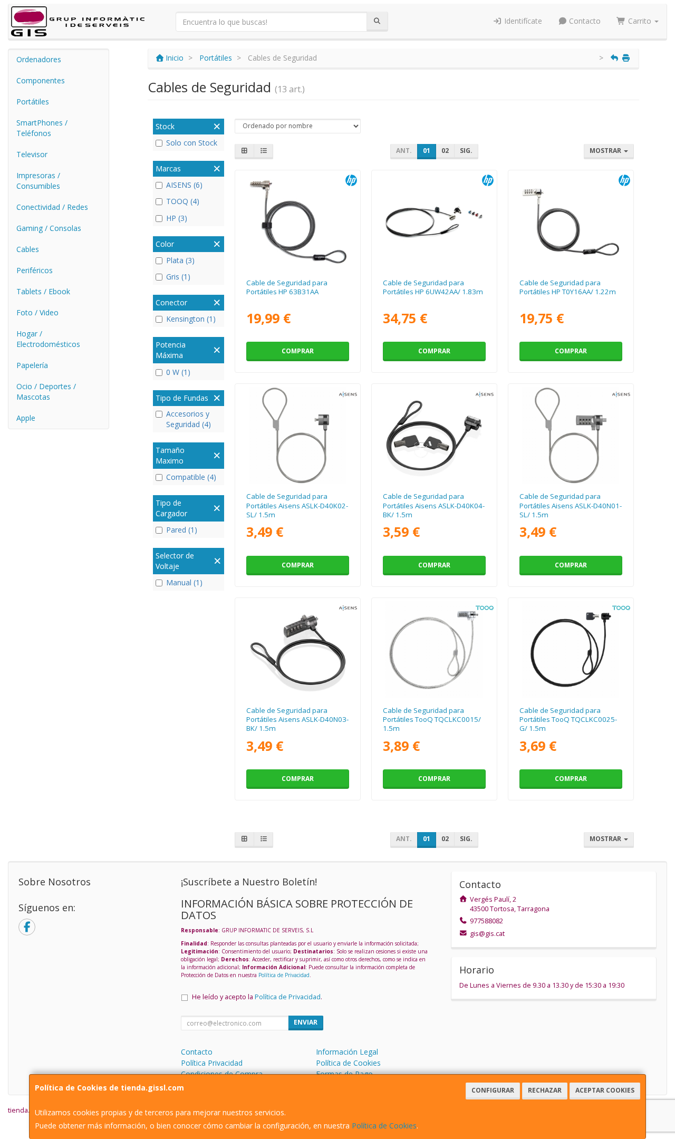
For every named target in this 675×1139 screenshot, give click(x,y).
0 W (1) (178, 372)
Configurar (492, 1090)
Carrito (639, 21)
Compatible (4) (191, 477)
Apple (25, 418)
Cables (27, 249)
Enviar (305, 1022)
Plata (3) (180, 260)
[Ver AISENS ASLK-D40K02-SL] (298, 435)
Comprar (298, 350)
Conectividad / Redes (52, 207)
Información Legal (347, 1052)
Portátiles (32, 101)
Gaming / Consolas (48, 228)
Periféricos (34, 270)
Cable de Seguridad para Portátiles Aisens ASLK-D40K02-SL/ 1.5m (297, 505)
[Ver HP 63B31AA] (298, 222)
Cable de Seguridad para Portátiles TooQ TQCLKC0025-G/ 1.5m (568, 719)
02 (445, 150)
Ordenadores (38, 59)
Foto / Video (37, 312)
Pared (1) (181, 530)
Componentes (40, 80)
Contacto (584, 21)
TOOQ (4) (182, 201)
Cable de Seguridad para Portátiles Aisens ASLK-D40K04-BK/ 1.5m (434, 505)
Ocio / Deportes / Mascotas (46, 391)
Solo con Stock (191, 143)
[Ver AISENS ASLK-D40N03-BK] (298, 649)
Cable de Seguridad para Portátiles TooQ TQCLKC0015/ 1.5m (432, 719)
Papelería (32, 365)
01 (426, 150)
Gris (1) (178, 277)
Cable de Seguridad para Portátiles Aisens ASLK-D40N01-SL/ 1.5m (570, 505)
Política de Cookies (384, 1126)
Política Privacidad (212, 1063)
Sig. (466, 150)
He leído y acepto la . (257, 996)
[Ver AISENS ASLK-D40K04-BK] (434, 435)
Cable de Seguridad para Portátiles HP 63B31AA (286, 287)
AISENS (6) (184, 185)
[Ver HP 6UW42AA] (434, 222)
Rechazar (545, 1090)
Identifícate (522, 21)
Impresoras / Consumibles (38, 180)
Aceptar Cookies (604, 1090)
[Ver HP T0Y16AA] (570, 222)
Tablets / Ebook (43, 291)
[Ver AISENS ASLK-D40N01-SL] (570, 435)
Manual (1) (184, 582)
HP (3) (176, 218)
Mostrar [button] (606, 150)
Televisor (31, 154)
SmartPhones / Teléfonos (42, 128)
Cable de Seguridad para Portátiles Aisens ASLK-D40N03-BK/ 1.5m (297, 719)
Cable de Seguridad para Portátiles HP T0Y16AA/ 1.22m (567, 287)
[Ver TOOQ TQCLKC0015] (434, 649)
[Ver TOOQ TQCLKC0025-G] (570, 649)
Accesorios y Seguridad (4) (188, 419)
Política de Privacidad (284, 975)
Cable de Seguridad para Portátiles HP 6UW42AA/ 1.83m (433, 287)
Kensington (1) (191, 319)
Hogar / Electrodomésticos (48, 339)
